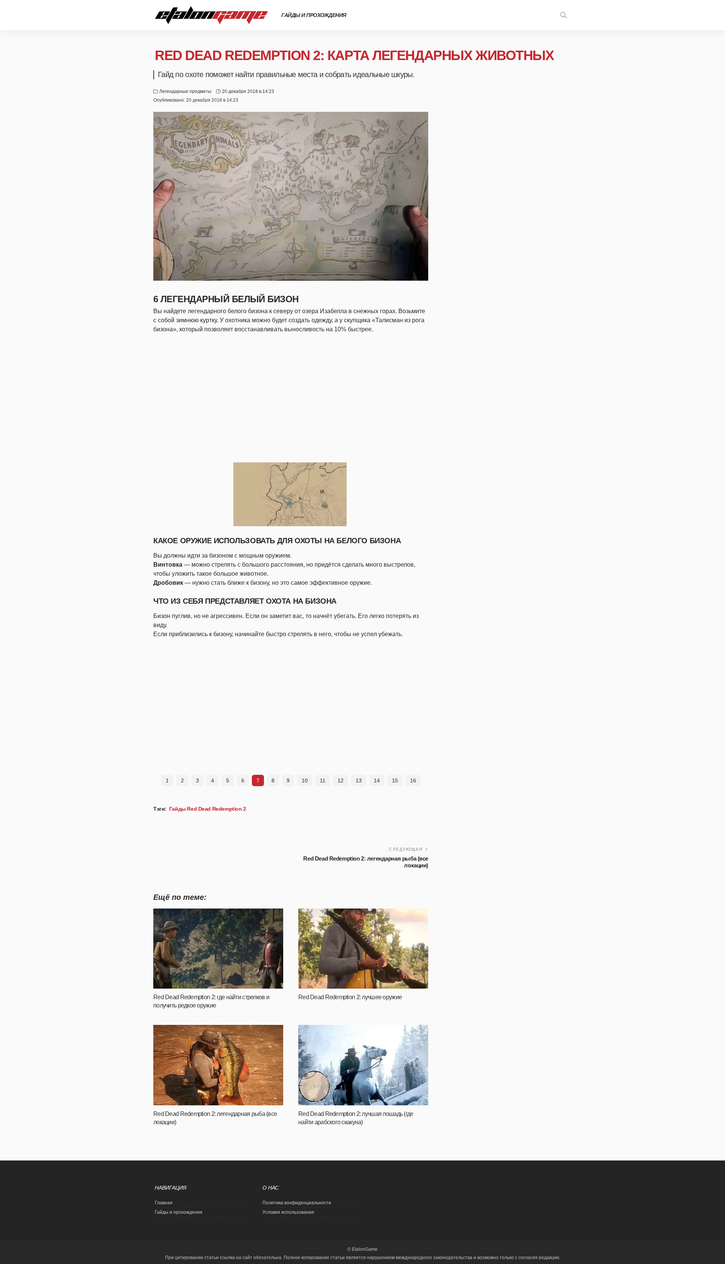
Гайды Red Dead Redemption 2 (207, 809)
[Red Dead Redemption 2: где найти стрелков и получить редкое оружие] (218, 949)
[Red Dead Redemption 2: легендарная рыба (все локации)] (218, 1065)
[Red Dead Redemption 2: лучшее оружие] (363, 949)
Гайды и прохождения (313, 15)
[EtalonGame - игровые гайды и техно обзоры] (211, 15)
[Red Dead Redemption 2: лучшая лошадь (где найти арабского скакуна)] (363, 1065)
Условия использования (288, 1212)
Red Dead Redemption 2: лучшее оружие (350, 997)
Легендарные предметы (185, 91)
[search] (563, 15)
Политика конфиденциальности (296, 1202)
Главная (164, 1202)
